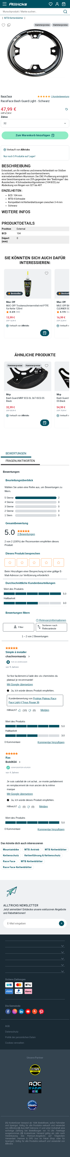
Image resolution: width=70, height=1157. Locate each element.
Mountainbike (11, 849)
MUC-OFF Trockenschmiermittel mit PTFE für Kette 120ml (27, 307)
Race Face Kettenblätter (17, 867)
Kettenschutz (11, 855)
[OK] (61, 923)
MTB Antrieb (31, 849)
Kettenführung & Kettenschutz (42, 855)
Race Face (6, 96)
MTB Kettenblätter (13, 18)
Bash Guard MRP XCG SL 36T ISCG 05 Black (25, 399)
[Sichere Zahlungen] (24, 988)
